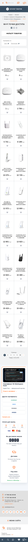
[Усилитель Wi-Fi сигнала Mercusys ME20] (20, 157)
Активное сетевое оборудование (12, 19)
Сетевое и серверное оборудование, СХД (14, 17)
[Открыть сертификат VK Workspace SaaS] (14, 375)
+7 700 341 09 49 (10, 495)
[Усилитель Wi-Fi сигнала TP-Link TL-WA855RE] (7, 257)
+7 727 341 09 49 (10, 497)
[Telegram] (24, 512)
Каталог (17, 14)
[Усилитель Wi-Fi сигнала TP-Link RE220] (7, 324)
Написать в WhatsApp (14, 480)
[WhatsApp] (14, 512)
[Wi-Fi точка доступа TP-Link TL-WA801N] (20, 291)
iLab (12, 534)
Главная (10, 14)
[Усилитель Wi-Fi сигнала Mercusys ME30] (20, 191)
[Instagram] (3, 512)
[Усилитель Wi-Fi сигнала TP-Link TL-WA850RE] (20, 224)
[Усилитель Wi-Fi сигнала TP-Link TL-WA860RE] (7, 291)
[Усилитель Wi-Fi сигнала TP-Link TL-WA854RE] (7, 224)
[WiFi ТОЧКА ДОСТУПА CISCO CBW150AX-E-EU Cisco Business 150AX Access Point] (7, 91)
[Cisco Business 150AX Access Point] (20, 57)
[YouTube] (21, 512)
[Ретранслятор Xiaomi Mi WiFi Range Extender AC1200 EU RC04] (20, 257)
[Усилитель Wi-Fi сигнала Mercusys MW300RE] (20, 124)
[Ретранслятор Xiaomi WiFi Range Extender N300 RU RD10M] (7, 124)
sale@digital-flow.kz (9, 507)
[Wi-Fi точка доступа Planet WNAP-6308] (7, 157)
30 (20, 355)
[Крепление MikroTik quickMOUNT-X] (20, 91)
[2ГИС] (17, 512)
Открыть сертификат (10, 391)
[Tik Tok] (7, 512)
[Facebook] (10, 512)
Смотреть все (7, 417)
